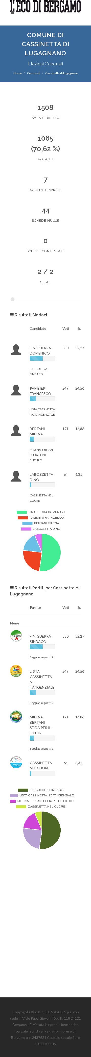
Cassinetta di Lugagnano (61, 73)
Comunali (33, 73)
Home (17, 73)
